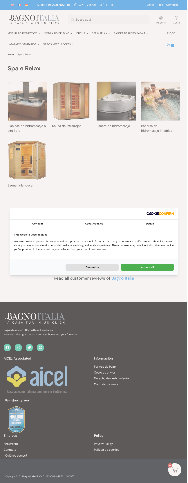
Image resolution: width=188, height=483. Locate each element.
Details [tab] (150, 223)
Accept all (147, 267)
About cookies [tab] (94, 223)
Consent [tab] (37, 223)
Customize (92, 267)
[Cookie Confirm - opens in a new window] (160, 213)
